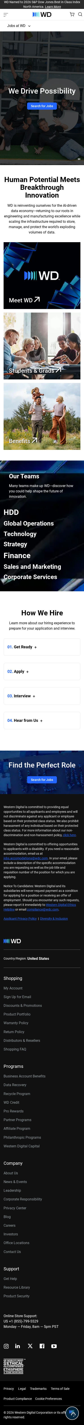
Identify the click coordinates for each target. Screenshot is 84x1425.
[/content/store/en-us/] (42, 14)
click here (69, 835)
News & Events (15, 1182)
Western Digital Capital (22, 1146)
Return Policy (14, 1032)
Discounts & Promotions (23, 1005)
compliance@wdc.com (42, 909)
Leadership (12, 1190)
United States (38, 958)
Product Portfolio (17, 1014)
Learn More (53, 6)
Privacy (9, 1388)
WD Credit (11, 1102)
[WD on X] (30, 1346)
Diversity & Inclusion (54, 918)
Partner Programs (17, 1120)
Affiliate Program (17, 1128)
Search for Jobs (42, 106)
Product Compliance (18, 1398)
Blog (7, 1217)
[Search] (80, 14)
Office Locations (16, 1243)
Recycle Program (17, 1094)
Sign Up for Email (17, 997)
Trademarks (38, 1388)
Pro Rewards (14, 1111)
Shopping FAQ (15, 1049)
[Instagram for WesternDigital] (6, 1347)
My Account (13, 988)
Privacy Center (15, 1208)
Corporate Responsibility (23, 1199)
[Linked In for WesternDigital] (18, 1347)
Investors (11, 1234)
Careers (9, 1225)
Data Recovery (15, 1085)
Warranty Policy (16, 1023)
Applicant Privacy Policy (20, 918)
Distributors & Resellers (22, 1040)
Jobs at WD (16, 26)
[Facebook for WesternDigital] (42, 1347)
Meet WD (21, 300)
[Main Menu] (6, 14)
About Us (11, 1173)
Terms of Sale (60, 1388)
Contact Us (12, 1252)
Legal (22, 1388)
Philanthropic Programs (22, 1137)
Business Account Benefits (24, 1076)
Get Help (10, 1279)
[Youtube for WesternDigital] (54, 1347)
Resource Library (17, 1287)
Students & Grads (32, 370)
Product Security (17, 1296)
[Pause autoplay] (79, 159)
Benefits (20, 441)
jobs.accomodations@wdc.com (26, 858)
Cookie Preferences (48, 1398)
